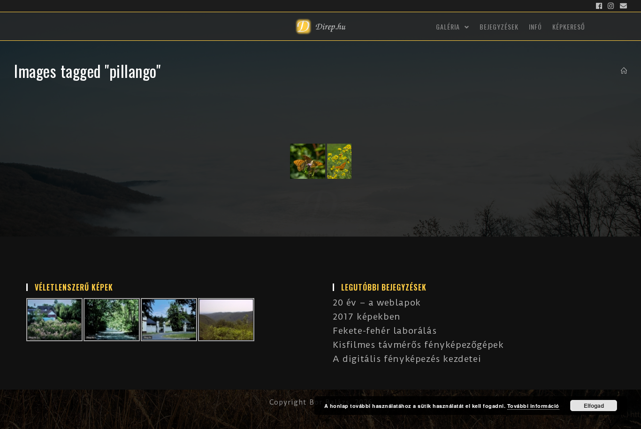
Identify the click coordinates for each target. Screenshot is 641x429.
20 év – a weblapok (377, 302)
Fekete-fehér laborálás (384, 330)
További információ (533, 405)
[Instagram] (611, 6)
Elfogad (594, 405)
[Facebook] (599, 6)
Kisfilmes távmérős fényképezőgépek (418, 344)
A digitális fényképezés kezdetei (407, 358)
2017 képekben (367, 316)
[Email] (622, 6)
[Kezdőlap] (624, 71)
